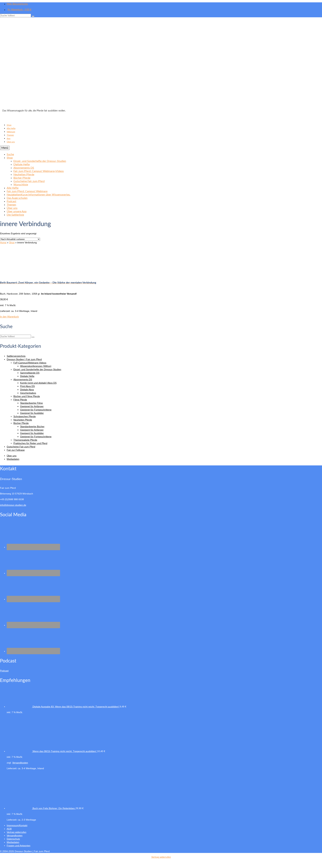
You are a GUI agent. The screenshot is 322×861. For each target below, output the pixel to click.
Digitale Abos (27, 389)
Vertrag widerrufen (161, 857)
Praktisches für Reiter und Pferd (30, 443)
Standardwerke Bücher (32, 426)
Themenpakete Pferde (25, 440)
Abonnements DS (22, 379)
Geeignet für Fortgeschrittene (35, 409)
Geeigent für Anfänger (32, 429)
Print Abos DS (27, 386)
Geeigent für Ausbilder (32, 433)
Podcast (4, 670)
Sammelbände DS (29, 372)
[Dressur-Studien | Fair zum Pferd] (161, 64)
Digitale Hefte (27, 376)
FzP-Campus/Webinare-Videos (29, 362)
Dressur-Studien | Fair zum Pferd (24, 359)
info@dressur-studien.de (13, 505)
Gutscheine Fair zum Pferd (21, 446)
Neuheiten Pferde (22, 419)
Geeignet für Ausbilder (32, 413)
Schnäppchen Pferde (24, 416)
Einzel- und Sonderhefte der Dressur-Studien (37, 369)
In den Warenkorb (9, 317)
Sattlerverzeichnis (16, 356)
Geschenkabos (28, 393)
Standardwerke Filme (31, 403)
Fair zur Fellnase (16, 450)
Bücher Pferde (21, 423)
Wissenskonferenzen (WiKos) (35, 366)
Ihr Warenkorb (19, 10)
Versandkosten (20, 762)
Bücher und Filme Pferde (26, 396)
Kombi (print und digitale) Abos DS (38, 382)
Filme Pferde (20, 399)
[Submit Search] (33, 16)
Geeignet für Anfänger (32, 406)
